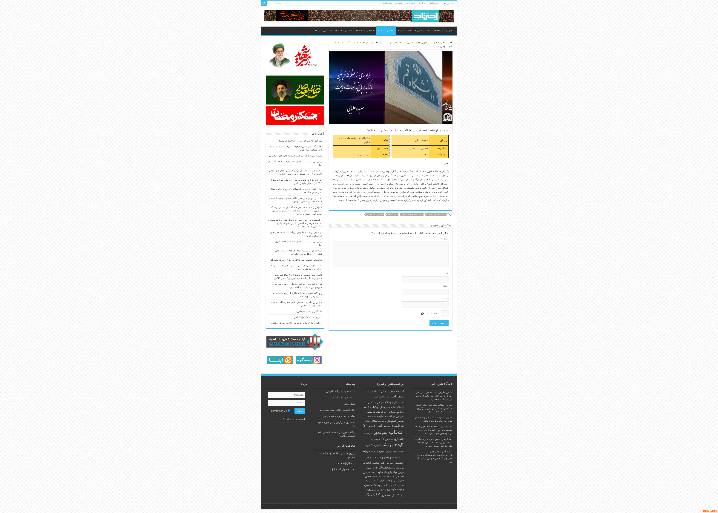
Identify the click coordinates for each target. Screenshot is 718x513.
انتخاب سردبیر (388, 432)
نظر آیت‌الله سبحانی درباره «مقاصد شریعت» (300, 141)
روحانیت (400, 468)
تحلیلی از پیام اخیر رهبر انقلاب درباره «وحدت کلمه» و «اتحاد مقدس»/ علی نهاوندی (295, 200)
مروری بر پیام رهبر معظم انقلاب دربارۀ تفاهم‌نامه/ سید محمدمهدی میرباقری (295, 304)
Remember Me (279, 411)
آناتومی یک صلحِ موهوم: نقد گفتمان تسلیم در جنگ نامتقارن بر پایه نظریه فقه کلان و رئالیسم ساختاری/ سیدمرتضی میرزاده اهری (296, 211)
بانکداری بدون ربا (377, 439)
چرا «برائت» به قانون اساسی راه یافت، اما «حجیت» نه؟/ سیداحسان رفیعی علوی (296, 181)
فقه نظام (400, 476)
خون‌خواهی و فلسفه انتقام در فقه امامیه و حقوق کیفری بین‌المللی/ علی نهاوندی (298, 252)
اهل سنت (368, 433)
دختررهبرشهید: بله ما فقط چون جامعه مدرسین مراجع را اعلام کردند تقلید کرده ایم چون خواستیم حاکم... (433, 430)
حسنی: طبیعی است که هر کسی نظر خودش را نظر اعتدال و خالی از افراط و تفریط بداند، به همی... (434, 396)
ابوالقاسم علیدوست (383, 416)
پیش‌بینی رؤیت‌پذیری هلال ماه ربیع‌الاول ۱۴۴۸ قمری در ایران (295, 163)
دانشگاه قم (364, 138)
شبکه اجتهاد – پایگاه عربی (342, 398)
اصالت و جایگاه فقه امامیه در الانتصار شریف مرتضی (296, 323)
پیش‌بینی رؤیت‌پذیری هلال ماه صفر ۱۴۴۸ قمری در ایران (297, 243)
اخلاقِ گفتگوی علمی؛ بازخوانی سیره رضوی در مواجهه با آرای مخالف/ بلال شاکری (295, 148)
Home (446, 43)
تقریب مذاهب (373, 445)
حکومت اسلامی (395, 463)
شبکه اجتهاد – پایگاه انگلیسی (340, 392)
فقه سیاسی (368, 472)
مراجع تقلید (391, 481)
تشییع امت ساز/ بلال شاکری (308, 317)
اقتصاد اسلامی (391, 426)
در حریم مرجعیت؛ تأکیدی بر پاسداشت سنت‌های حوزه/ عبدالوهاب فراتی (295, 234)
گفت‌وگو (372, 495)
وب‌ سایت (444, 299)
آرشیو (400, 3)
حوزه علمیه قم (373, 458)
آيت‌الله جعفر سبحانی (392, 392)
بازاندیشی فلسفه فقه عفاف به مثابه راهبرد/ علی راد (296, 260)
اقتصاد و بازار (405, 31)
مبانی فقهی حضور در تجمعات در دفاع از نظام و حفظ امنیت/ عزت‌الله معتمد (296, 190)
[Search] (264, 3)
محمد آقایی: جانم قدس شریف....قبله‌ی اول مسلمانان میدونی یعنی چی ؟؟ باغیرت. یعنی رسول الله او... (433, 457)
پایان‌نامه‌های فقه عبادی (412, 214)
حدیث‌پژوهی (391, 452)
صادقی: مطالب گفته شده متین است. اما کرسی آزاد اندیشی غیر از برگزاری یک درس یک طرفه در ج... (433, 408)
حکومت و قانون (424, 31)
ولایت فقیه (397, 489)
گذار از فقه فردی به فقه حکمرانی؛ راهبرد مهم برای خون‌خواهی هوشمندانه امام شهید (297, 285)
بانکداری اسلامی (394, 439)
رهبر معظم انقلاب (374, 462)
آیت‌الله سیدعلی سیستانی (380, 402)
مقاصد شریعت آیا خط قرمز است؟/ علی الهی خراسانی (295, 156)
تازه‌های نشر (393, 445)
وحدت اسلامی (372, 485)
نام (447, 274)
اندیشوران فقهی (325, 31)
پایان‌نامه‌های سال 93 (436, 214)
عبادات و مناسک (387, 31)
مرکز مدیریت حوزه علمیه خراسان (339, 416)
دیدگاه (445, 239)
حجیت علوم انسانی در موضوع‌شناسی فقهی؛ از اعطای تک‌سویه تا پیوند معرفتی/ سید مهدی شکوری (295, 172)
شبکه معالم (349, 404)
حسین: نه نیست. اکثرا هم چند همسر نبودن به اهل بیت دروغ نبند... (433, 419)
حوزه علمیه (377, 451)
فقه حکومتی (381, 472)
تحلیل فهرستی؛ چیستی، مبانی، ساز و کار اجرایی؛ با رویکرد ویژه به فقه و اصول (296, 267)
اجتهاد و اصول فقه (445, 31)
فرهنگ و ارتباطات (366, 31)
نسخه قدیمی (410, 3)
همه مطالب (387, 3)
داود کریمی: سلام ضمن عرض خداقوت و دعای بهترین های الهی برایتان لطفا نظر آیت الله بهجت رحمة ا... (433, 442)
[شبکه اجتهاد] (359, 16)
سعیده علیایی (421, 140)
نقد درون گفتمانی (389, 485)
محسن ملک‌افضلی (418, 148)
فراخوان (392, 472)
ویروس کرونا (385, 489)
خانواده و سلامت (345, 31)
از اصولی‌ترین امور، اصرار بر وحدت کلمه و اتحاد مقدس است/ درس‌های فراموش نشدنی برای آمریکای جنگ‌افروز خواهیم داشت (295, 223)
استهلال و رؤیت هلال (383, 421)
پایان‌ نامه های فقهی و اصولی (397, 43)
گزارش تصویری (390, 495)
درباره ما (422, 3)
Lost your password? (294, 419)
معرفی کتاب (379, 481)
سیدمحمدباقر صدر (383, 467)
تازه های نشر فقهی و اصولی (427, 43)
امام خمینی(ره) (372, 425)
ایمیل (446, 286)
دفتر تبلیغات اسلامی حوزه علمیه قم (337, 410)
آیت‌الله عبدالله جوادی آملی (391, 407)
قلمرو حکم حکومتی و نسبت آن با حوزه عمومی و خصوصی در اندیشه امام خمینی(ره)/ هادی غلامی (298, 276)
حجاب (400, 452)
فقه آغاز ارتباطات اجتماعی (309, 312)
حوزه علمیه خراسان (383, 454)
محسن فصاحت (389, 476)
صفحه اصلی (433, 3)
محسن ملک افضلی (375, 214)
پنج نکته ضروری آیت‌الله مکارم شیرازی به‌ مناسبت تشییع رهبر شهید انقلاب (297, 295)
